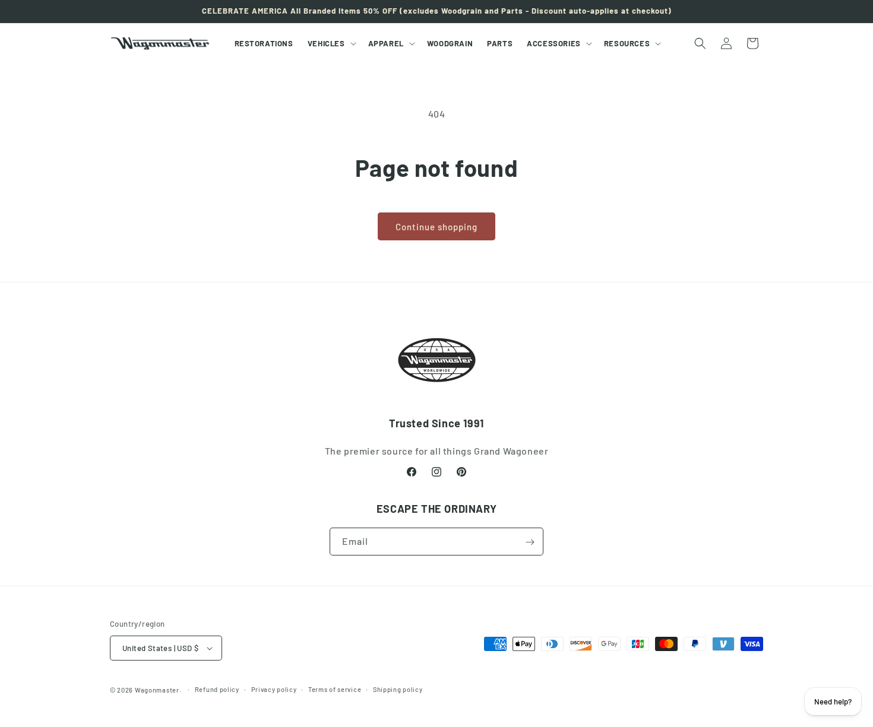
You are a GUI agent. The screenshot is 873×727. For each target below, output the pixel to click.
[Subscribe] (530, 542)
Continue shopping (436, 226)
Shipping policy (398, 689)
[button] (331, 43)
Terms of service (334, 689)
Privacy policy (274, 689)
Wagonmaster (157, 690)
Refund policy (217, 689)
